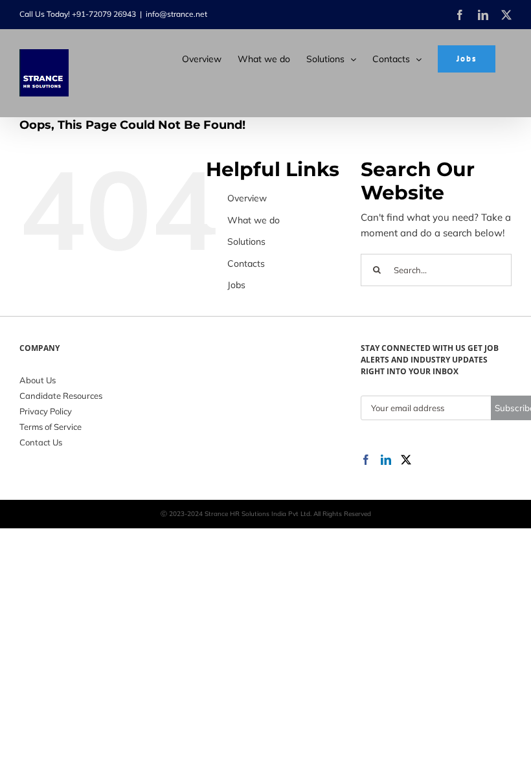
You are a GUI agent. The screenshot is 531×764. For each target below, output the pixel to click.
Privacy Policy (45, 411)
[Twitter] (406, 460)
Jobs (236, 285)
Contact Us (40, 442)
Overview (247, 198)
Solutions (246, 241)
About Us (37, 380)
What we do (253, 220)
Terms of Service (50, 426)
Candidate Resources (60, 395)
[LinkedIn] (386, 460)
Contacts (246, 263)
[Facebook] (366, 460)
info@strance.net (176, 14)
